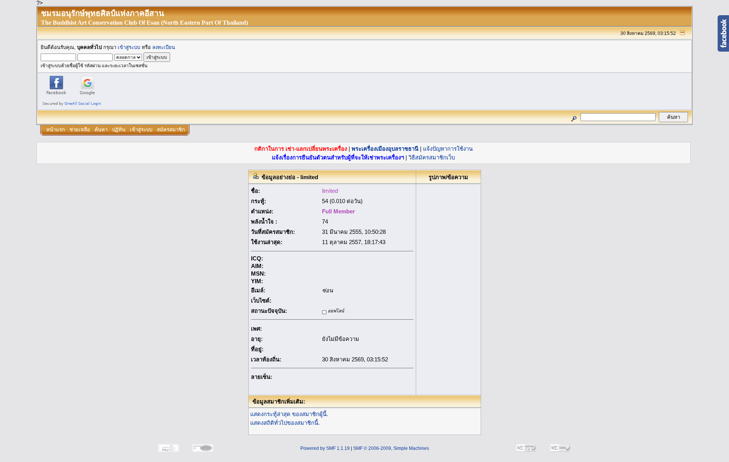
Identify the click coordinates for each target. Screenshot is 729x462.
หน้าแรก (55, 129)
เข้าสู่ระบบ (129, 47)
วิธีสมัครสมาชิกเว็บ (432, 158)
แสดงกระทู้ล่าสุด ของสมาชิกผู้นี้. (289, 414)
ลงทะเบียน (163, 47)
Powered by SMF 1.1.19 (325, 448)
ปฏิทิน (118, 129)
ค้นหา (101, 129)
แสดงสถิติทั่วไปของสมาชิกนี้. (285, 423)
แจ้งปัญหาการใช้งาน (448, 149)
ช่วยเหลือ (79, 129)
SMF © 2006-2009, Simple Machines (391, 448)
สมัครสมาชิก (171, 129)
